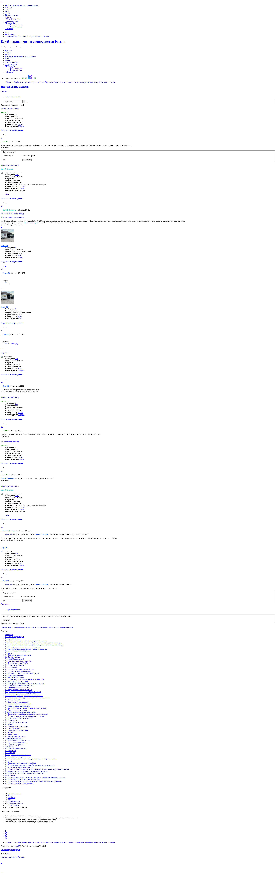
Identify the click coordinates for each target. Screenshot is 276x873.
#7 (2, 471)
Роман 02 (4, 246)
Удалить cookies (13, 805)
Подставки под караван (15, 86)
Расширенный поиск (15, 803)
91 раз (20, 368)
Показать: (6, 616)
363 (16, 359)
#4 (2, 331)
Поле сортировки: (30, 616)
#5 (2, 382)
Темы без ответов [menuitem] (11, 62)
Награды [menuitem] (8, 7)
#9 (2, 577)
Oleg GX (4, 353)
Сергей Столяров (7, 169)
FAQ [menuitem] (7, 58)
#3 (2, 269)
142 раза (21, 370)
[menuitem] (21, 5)
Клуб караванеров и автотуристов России (33, 41)
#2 (2, 206)
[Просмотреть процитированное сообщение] (20, 534)
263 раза (21, 126)
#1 (2, 138)
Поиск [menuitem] (7, 60)
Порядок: (56, 616)
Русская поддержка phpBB (10, 850)
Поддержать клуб (9, 152)
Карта (7, 11)
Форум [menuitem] (10, 796)
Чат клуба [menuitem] (11, 798)
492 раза (21, 188)
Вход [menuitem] (7, 32)
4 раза (20, 255)
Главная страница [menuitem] (14, 794)
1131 (17, 175)
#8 (2, 527)
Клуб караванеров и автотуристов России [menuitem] (20, 56)
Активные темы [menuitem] (11, 64)
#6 (2, 427)
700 (16, 116)
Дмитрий (8, 534)
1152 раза (21, 186)
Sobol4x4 (4, 112)
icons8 (9, 853)
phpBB (17, 846)
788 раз (20, 124)
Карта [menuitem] (10, 800)
